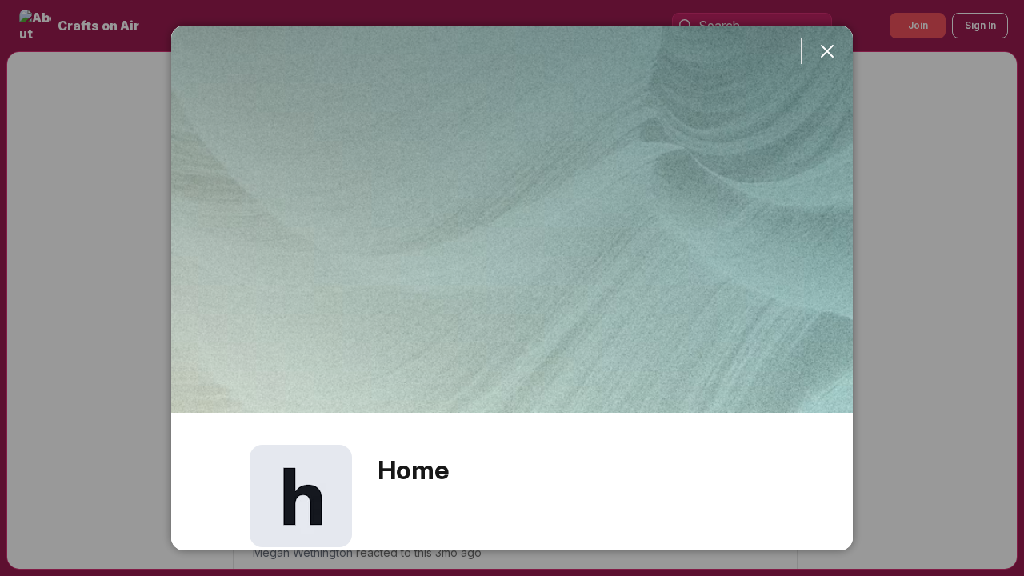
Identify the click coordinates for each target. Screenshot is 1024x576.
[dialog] (512, 288)
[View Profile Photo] (301, 496)
